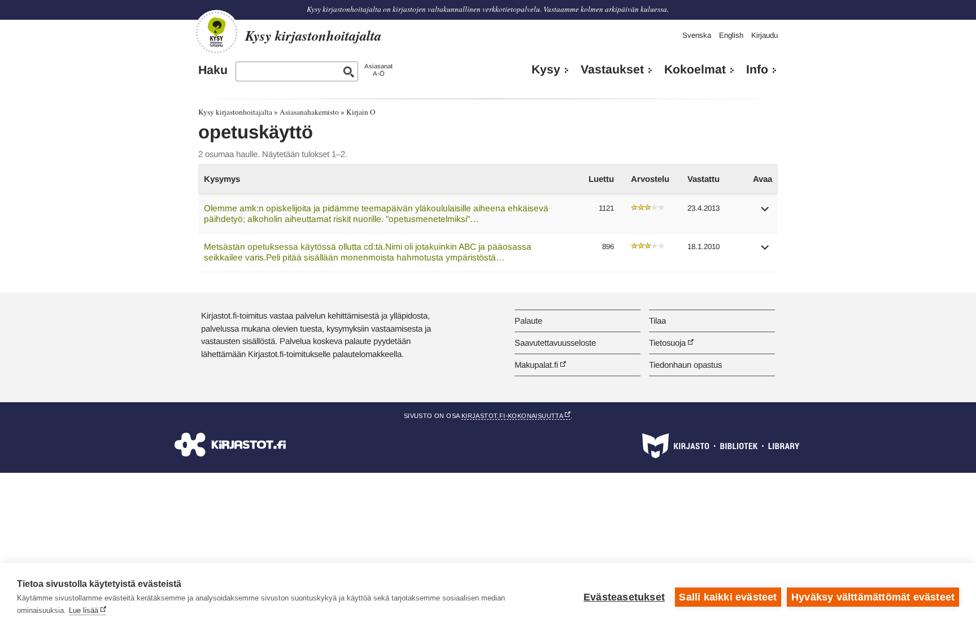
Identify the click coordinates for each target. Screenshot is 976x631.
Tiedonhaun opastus (685, 364)
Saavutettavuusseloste (555, 342)
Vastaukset (612, 69)
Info (757, 69)
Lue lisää (83, 610)
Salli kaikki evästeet (728, 597)
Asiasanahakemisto (309, 112)
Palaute (528, 320)
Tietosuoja (667, 342)
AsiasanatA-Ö (378, 70)
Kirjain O (361, 112)
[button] (765, 212)
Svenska (696, 35)
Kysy (545, 69)
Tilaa (657, 320)
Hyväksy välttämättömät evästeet (873, 597)
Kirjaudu (764, 35)
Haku (213, 70)
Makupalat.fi (536, 364)
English (731, 35)
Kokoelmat (695, 69)
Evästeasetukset (624, 597)
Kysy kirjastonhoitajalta (235, 112)
